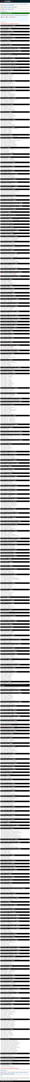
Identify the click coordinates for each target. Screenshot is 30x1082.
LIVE (6, 9)
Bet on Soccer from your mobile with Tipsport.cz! (10, 23)
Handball (16, 1072)
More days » (14, 7)
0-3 (16, 351)
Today (1, 7)
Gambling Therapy (12, 1079)
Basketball (12, 1072)
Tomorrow (10, 7)
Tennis (8, 1072)
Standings (14, 25)
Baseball (24, 1072)
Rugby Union (6, 5)
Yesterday (5, 7)
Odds (13, 9)
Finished (9, 9)
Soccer (1, 1072)
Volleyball (20, 1072)
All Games (2, 9)
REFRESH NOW (3, 11)
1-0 (15, 274)
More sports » (11, 5)
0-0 (16, 55)
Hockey (5, 1072)
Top (1, 1075)
